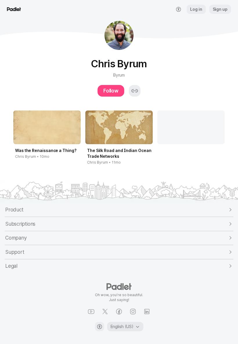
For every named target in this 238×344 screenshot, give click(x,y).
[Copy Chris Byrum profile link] (134, 91)
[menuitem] (178, 9)
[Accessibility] (99, 326)
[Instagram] (132, 311)
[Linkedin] (146, 311)
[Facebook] (119, 311)
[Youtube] (91, 311)
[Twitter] (105, 311)
